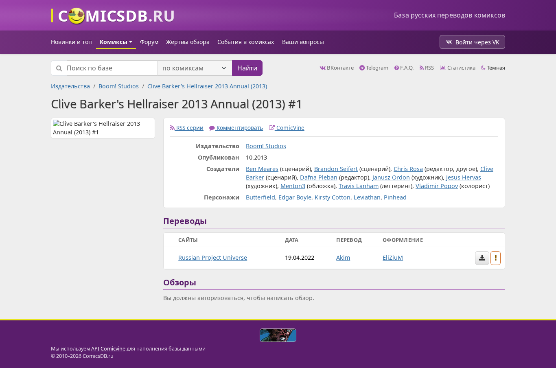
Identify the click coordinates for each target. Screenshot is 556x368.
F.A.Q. (406, 67)
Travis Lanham (359, 186)
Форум (149, 42)
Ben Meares (262, 169)
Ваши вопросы (303, 42)
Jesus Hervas (463, 177)
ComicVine (289, 127)
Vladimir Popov (437, 186)
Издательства (70, 86)
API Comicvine (108, 348)
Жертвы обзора (188, 42)
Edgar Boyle (294, 197)
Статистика (460, 67)
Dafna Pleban (318, 177)
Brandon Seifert (336, 169)
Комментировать (239, 127)
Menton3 (292, 186)
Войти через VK (477, 42)
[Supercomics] (278, 335)
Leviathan (367, 197)
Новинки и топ (71, 42)
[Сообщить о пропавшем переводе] (495, 258)
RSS (429, 67)
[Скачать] (482, 258)
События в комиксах (245, 42)
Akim (343, 257)
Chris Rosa (408, 169)
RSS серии (189, 127)
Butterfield (260, 197)
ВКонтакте (340, 67)
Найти (247, 68)
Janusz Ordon (391, 177)
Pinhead (395, 197)
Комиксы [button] (113, 42)
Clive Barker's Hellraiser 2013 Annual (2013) (207, 86)
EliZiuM (393, 257)
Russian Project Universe (212, 257)
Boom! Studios (119, 86)
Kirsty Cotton (332, 197)
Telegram (376, 67)
